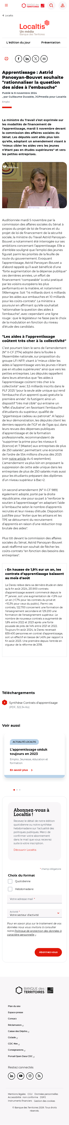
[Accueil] (33, 5)
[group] (34, 185)
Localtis (9, 15)
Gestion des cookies (44, 1101)
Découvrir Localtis (25, 849)
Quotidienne (22, 881)
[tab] (14, 790)
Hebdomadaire (24, 889)
